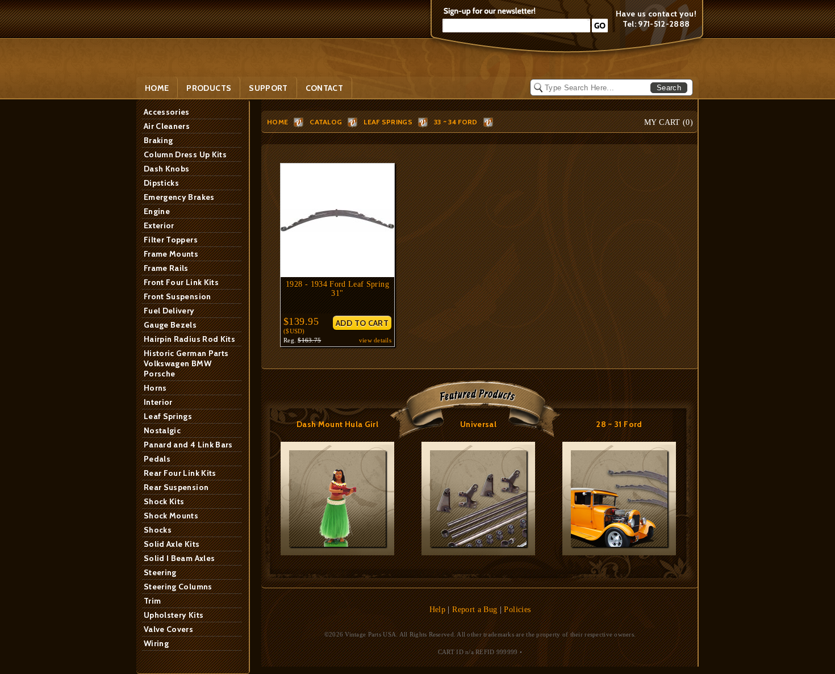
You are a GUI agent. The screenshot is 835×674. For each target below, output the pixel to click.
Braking (158, 140)
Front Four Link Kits (181, 282)
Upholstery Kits (173, 615)
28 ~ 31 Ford (619, 424)
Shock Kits (164, 501)
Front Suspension (177, 296)
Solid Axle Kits (171, 544)
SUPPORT (268, 88)
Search (669, 87)
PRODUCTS (208, 88)
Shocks (158, 530)
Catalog (326, 122)
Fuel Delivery (169, 310)
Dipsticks (161, 183)
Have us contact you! (656, 14)
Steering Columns (178, 586)
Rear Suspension (176, 487)
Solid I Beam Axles (179, 558)
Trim (152, 601)
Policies (517, 609)
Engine (157, 211)
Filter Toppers (171, 240)
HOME (277, 122)
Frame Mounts (171, 254)
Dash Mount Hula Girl (337, 424)
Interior (158, 402)
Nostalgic (162, 430)
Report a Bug (474, 609)
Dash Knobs (167, 169)
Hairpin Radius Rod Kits (189, 339)
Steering (160, 572)
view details (375, 340)
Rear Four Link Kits (180, 473)
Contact (324, 88)
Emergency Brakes (179, 197)
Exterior (159, 225)
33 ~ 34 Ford (456, 122)
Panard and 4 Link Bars (188, 444)
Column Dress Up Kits (185, 154)
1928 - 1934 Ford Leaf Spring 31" (337, 289)
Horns (155, 388)
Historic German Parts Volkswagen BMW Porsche (186, 363)
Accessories (167, 112)
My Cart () (668, 122)
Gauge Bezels (170, 325)
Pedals (157, 459)
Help (437, 609)
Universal (478, 424)
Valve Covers (168, 629)
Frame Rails (166, 268)
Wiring (156, 643)
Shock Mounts (171, 515)
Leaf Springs (168, 416)
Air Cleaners (167, 126)
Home (157, 88)
